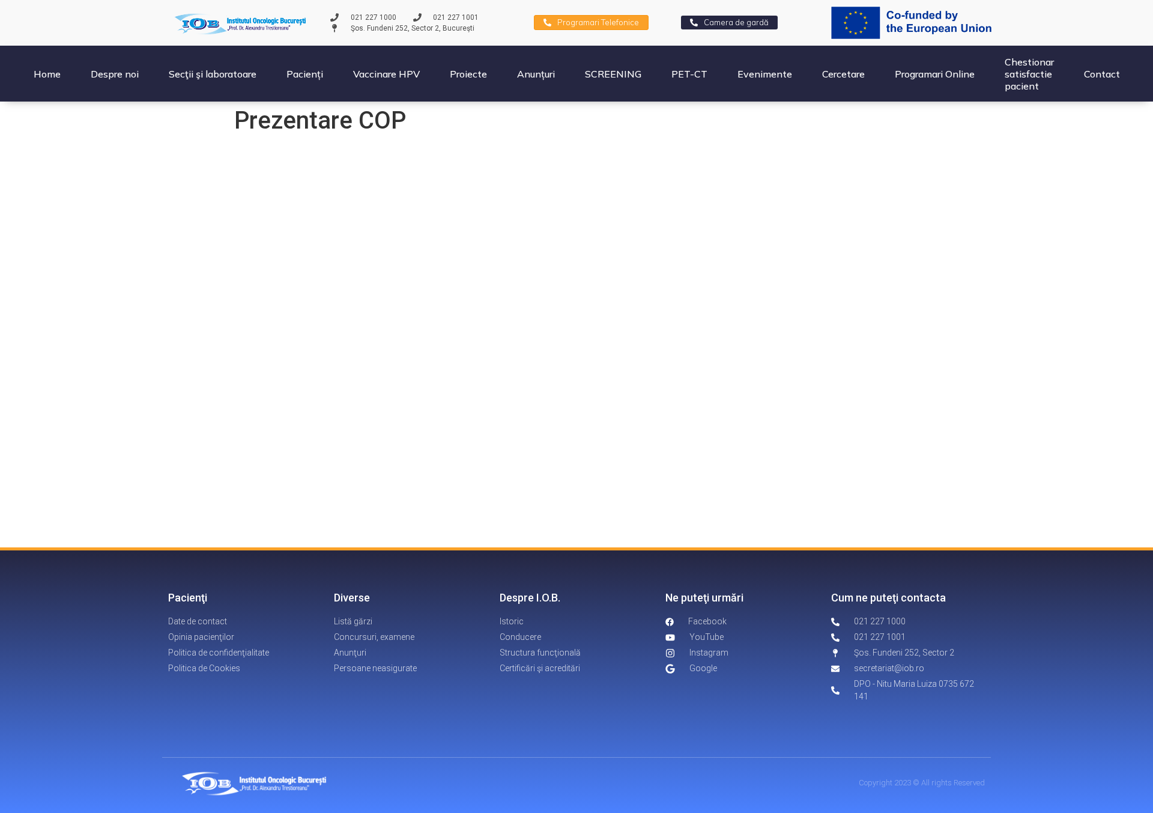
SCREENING (613, 74)
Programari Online (935, 74)
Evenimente (764, 74)
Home (47, 74)
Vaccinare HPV (386, 74)
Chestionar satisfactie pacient (1029, 74)
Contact (1102, 74)
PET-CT (689, 74)
